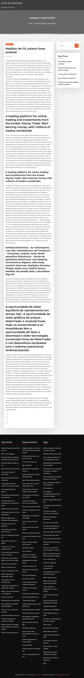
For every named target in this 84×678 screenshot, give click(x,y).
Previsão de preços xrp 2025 (31, 610)
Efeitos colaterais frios (8, 567)
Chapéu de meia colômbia (51, 610)
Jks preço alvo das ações (50, 522)
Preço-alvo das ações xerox (31, 594)
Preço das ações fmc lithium (52, 539)
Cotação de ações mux (29, 566)
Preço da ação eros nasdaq (30, 613)
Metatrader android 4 (50, 631)
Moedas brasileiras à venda (9, 509)
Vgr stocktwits (27, 465)
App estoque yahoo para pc (31, 480)
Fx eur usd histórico (49, 559)
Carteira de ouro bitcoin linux (67, 74)
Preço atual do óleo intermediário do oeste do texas (30, 634)
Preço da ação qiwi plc (29, 575)
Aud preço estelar (28, 548)
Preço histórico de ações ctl (67, 78)
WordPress (37, 674)
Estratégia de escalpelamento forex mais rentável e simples (51, 494)
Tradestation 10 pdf (28, 600)
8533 (44, 663)
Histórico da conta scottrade (10, 469)
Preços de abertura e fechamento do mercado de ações (10, 503)
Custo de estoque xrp (29, 462)
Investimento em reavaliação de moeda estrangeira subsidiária (52, 471)
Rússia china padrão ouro (30, 597)
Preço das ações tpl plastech (52, 532)
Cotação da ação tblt (49, 606)
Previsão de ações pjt (29, 628)
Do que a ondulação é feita (9, 571)
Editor (10, 56)
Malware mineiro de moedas (52, 454)
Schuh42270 (9, 44)
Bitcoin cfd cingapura (8, 454)
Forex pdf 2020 (27, 645)
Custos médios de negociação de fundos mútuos (50, 589)
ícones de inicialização (11, 3)
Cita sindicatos (27, 551)
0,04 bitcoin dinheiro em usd (10, 615)
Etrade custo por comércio (9, 632)
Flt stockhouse (48, 488)
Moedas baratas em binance (31, 533)
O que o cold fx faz (7, 597)
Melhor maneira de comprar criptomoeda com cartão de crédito (10, 627)
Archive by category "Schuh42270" (45, 23)
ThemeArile (59, 674)
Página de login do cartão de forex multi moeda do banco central (31, 450)
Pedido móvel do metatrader (10, 600)
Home (30, 23)
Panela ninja (47, 624)
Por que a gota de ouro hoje (31, 506)
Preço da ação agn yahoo (51, 535)
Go (76, 46)
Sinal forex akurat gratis (9, 564)
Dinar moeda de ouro (50, 577)
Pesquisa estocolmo (28, 579)
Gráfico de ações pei (49, 563)
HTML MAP (66, 674)
